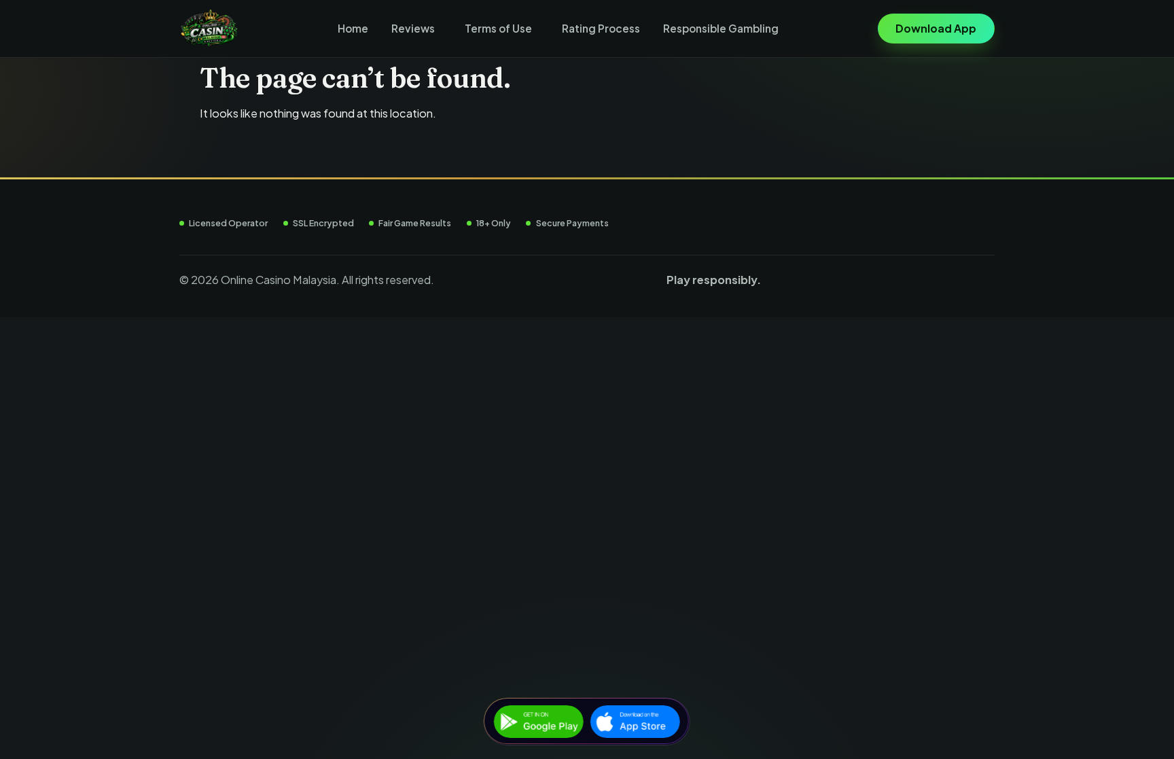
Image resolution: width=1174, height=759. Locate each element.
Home (353, 28)
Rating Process (601, 28)
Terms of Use (498, 28)
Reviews (413, 28)
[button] (416, 28)
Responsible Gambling (721, 28)
